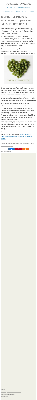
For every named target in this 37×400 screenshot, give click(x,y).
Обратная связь (5, 396)
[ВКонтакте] (11, 149)
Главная (9, 7)
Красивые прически (18, 3)
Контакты (3, 392)
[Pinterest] (18, 149)
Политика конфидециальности (8, 394)
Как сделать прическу (22, 7)
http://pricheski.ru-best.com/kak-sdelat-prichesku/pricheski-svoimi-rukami (17, 136)
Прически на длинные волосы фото (25, 143)
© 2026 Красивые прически (7, 389)
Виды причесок (8, 11)
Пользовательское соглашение (14, 392)
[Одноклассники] (25, 149)
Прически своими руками (7, 146)
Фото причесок (28, 11)
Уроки (18, 11)
